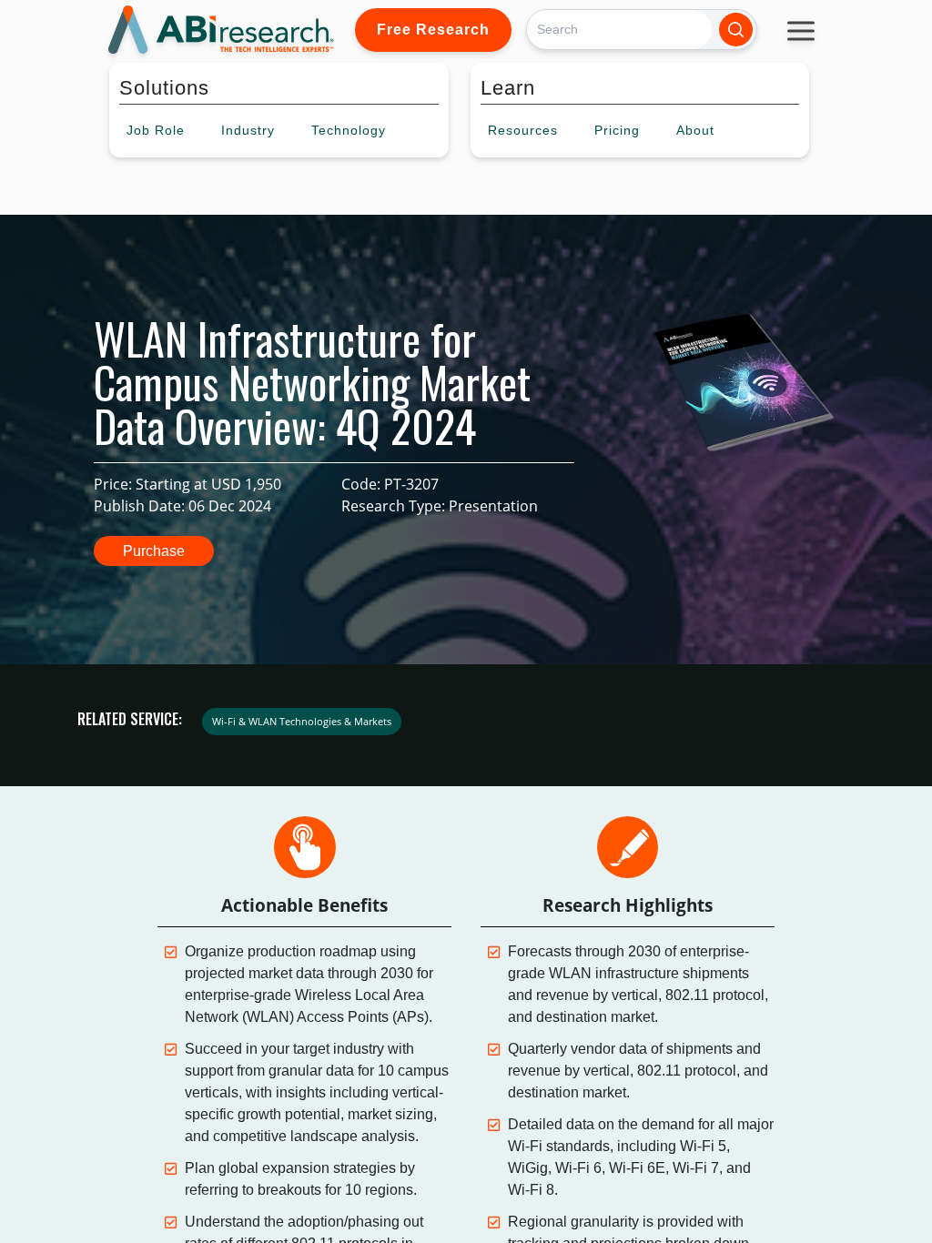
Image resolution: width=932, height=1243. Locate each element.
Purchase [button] (154, 551)
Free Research (433, 29)
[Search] (736, 29)
